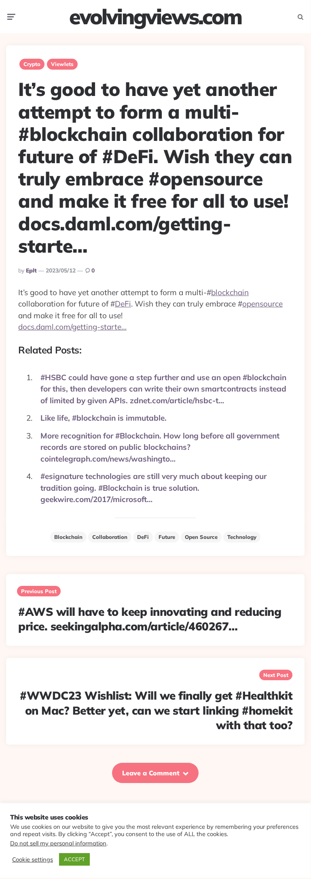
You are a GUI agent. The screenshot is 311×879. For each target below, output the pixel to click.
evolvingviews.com (155, 16)
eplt (31, 270)
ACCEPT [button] (74, 859)
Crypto (31, 64)
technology (241, 537)
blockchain (230, 292)
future (167, 537)
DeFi (123, 304)
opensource (262, 304)
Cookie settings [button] (32, 859)
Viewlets (62, 64)
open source (201, 537)
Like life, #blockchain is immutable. (103, 418)
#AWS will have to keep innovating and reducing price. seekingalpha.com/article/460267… (149, 618)
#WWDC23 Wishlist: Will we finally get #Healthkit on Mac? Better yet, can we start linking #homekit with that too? (156, 710)
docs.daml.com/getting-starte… (72, 327)
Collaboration (109, 537)
